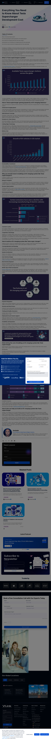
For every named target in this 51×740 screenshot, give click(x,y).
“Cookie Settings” (5, 737)
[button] (40, 361)
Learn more (4, 738)
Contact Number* (41, 359)
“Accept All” (12, 735)
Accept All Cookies (44, 734)
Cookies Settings (29, 734)
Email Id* (28, 364)
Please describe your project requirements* (33, 371)
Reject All (37, 734)
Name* (28, 359)
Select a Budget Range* (42, 364)
